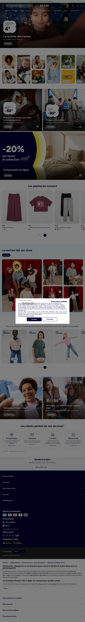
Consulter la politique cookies (26, 316)
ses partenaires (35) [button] (27, 303)
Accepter (34, 319)
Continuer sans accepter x (25, 300)
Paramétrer (49, 319)
